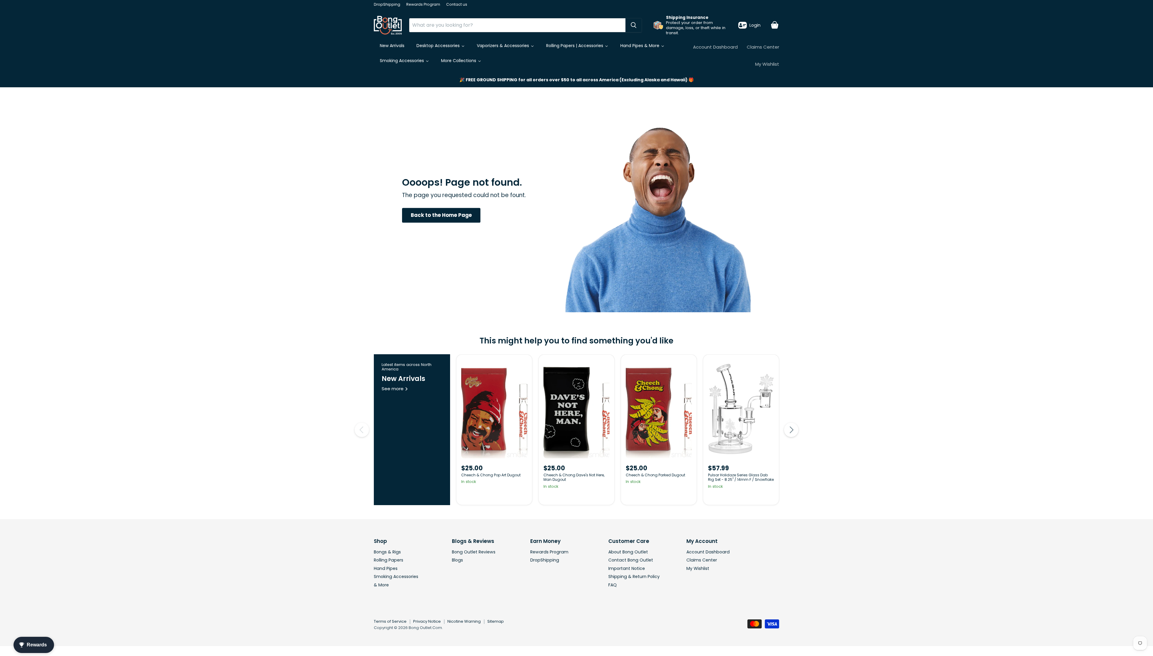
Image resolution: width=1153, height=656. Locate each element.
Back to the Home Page (441, 215)
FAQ (612, 585)
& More (381, 585)
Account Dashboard (715, 47)
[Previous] (362, 430)
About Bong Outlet (628, 552)
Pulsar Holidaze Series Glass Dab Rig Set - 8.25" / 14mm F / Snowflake (741, 477)
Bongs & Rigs (387, 552)
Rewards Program (423, 4)
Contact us (456, 4)
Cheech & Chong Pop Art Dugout (491, 475)
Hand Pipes (386, 568)
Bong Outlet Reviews (473, 552)
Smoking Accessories (396, 577)
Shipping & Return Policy (634, 577)
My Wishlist (767, 64)
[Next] (791, 430)
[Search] (633, 25)
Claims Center (763, 47)
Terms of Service (390, 621)
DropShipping (387, 4)
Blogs (457, 560)
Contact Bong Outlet (630, 560)
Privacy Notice (427, 621)
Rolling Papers (388, 560)
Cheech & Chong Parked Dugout (655, 475)
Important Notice (626, 568)
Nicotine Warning (464, 621)
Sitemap (495, 621)
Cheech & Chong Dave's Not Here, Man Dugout (573, 477)
